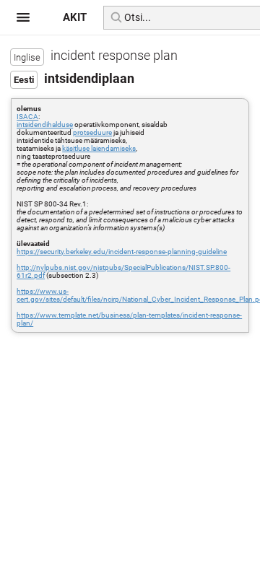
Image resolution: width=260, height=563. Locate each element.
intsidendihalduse (45, 124)
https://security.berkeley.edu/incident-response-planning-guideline (122, 252)
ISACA (27, 117)
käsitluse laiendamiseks (99, 148)
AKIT (75, 17)
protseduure (92, 132)
